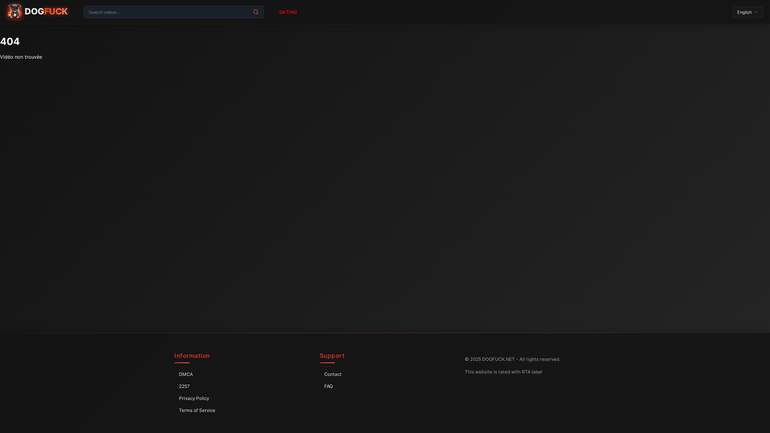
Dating (288, 12)
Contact (333, 374)
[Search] (256, 12)
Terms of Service (197, 410)
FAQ (328, 386)
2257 (184, 386)
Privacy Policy (194, 398)
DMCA (186, 374)
